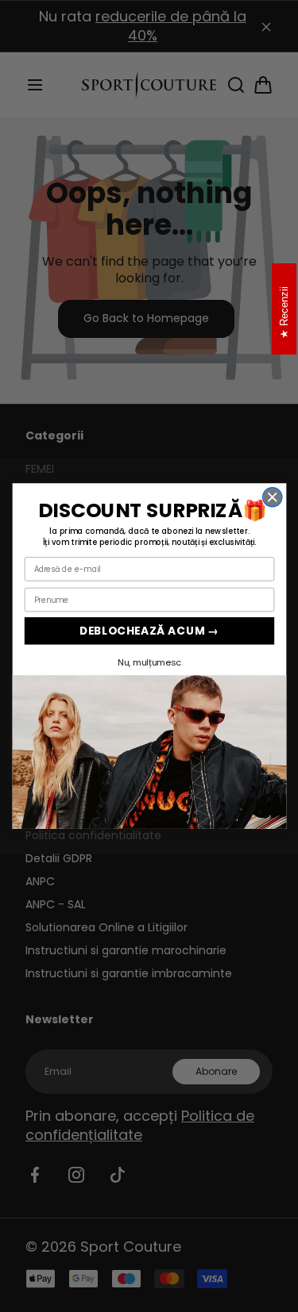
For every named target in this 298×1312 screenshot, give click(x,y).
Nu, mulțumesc (149, 662)
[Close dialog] (271, 497)
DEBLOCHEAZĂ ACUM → (149, 630)
